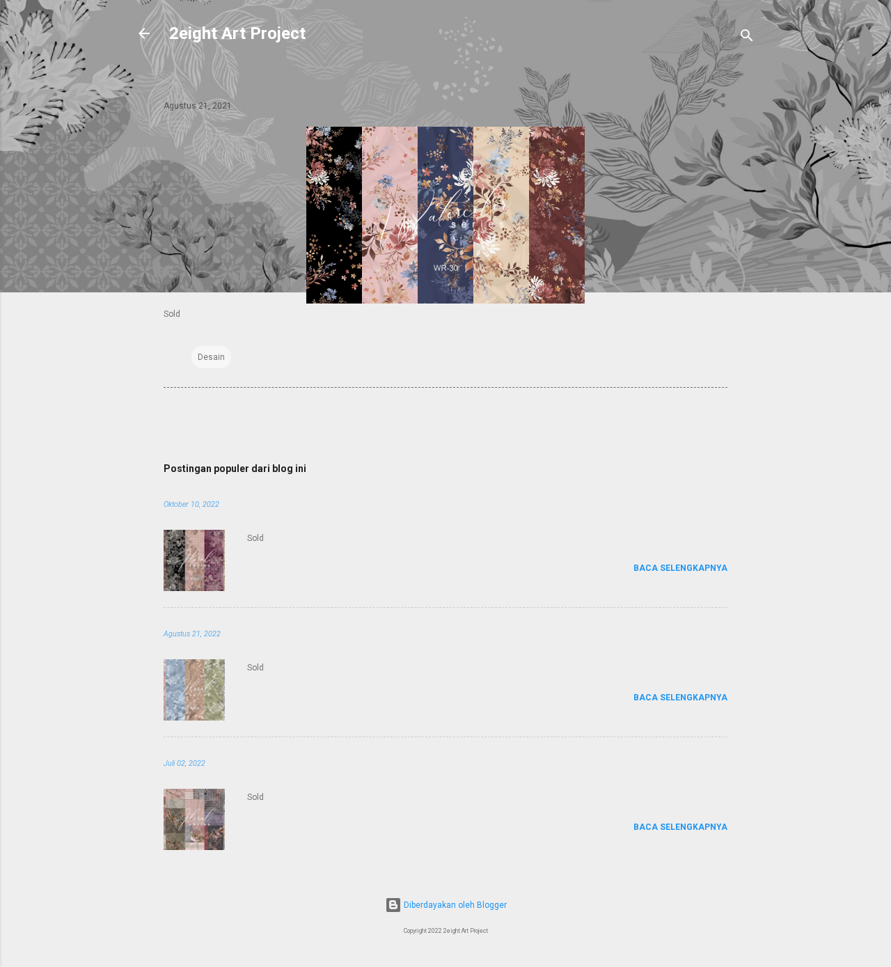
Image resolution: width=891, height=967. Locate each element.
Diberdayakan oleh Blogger (454, 905)
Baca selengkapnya (680, 568)
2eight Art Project (237, 33)
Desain (211, 357)
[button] (719, 103)
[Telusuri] (747, 38)
